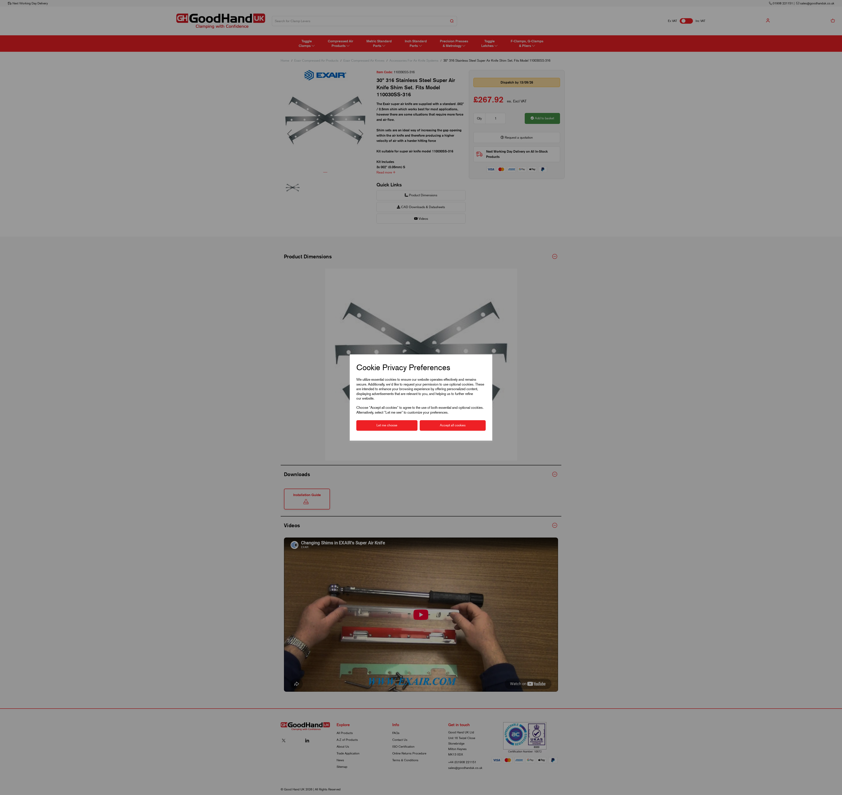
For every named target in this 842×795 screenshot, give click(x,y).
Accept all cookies (453, 425)
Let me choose (386, 425)
